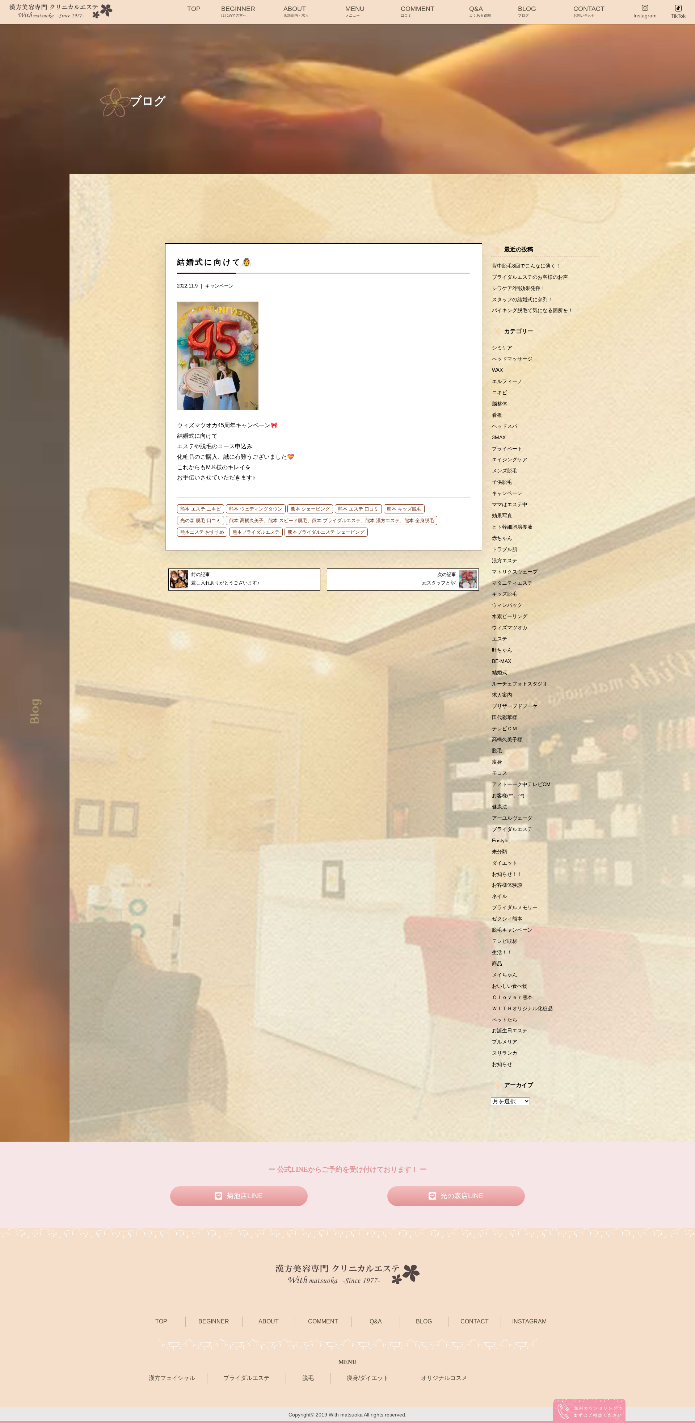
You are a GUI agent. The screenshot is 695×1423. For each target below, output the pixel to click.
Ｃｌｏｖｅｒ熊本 (512, 997)
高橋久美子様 (507, 739)
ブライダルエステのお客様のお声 (530, 277)
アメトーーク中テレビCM (521, 784)
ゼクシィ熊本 (507, 919)
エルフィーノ (507, 381)
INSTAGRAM (529, 1321)
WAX (497, 370)
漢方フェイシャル (172, 1378)
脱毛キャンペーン (512, 930)
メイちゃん (504, 975)
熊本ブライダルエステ (255, 532)
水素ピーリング (509, 616)
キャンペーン (219, 286)
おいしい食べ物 (509, 986)
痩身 (497, 762)
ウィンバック (507, 605)
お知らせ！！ (507, 874)
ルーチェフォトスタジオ (520, 684)
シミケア (502, 347)
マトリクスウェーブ (515, 572)
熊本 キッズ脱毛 (404, 509)
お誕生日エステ (509, 1030)
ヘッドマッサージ (512, 359)
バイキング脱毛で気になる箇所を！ (532, 310)
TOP (194, 8)
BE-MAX (501, 661)
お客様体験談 (507, 885)
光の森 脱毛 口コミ (200, 520)
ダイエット (504, 863)
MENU (355, 11)
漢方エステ (504, 560)
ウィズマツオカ (509, 627)
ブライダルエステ (512, 829)
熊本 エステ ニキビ (200, 509)
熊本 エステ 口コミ (358, 509)
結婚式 (499, 672)
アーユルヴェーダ (512, 818)
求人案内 (502, 695)
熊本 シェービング (310, 509)
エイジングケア (509, 459)
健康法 (499, 807)
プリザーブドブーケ (515, 706)
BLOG (527, 11)
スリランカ (504, 1053)
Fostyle (500, 840)
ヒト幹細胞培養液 (512, 527)
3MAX (499, 437)
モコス (499, 773)
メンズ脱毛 (504, 471)
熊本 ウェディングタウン (255, 509)
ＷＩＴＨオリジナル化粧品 (522, 1008)
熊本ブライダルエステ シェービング (326, 532)
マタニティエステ (512, 583)
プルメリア (504, 1042)
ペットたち (504, 1020)
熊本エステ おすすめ (202, 532)
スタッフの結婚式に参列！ (522, 299)
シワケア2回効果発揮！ (519, 288)
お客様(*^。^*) (508, 795)
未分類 (499, 852)
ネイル (499, 896)
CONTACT (589, 11)
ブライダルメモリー (515, 907)
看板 (497, 415)
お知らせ (502, 1064)
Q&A (480, 11)
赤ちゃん (502, 538)
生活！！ (502, 952)
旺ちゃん (502, 650)
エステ (499, 639)
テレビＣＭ (504, 728)
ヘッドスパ (504, 426)
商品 (497, 963)
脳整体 (499, 404)
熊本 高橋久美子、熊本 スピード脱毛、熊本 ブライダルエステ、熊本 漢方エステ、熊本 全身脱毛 (331, 520)
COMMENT (417, 11)
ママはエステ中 (509, 504)
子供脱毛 (502, 482)
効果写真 (502, 516)
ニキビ (499, 392)
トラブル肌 (504, 549)
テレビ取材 (504, 941)
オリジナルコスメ (444, 1378)
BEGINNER (238, 11)
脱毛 (497, 751)
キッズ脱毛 (504, 594)
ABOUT (296, 11)
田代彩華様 (504, 717)
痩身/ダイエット (368, 1378)
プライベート (507, 449)
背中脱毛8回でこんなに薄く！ (526, 266)
